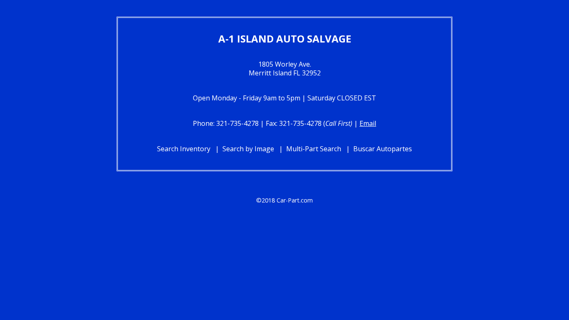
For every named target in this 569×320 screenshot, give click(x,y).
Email (367, 123)
